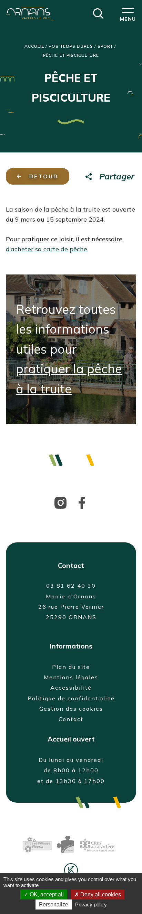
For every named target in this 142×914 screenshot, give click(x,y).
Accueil (34, 46)
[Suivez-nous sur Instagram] (60, 501)
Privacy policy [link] (91, 904)
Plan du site (71, 666)
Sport (105, 46)
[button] (98, 12)
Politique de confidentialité (71, 698)
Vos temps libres (71, 46)
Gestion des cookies (71, 708)
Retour (43, 176)
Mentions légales (71, 677)
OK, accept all (46, 894)
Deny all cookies (100, 894)
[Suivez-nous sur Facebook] (82, 501)
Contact (71, 719)
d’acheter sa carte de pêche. (47, 249)
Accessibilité (71, 687)
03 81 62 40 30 (71, 585)
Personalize (53, 904)
